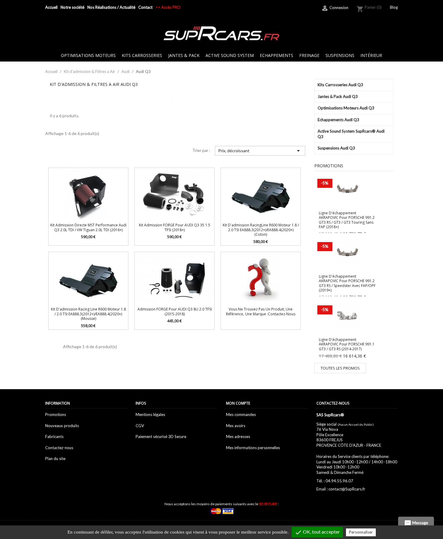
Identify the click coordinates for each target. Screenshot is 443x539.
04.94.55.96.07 (339, 480)
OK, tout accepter (317, 532)
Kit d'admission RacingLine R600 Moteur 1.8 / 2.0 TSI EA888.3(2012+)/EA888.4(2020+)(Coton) (261, 229)
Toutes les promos (340, 368)
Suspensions (339, 55)
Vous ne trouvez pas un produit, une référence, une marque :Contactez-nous (260, 311)
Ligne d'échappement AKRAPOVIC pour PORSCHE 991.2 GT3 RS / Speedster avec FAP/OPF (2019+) (347, 283)
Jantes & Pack (184, 55)
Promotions (55, 414)
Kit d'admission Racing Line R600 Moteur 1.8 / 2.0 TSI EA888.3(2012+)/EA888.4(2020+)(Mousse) (88, 314)
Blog (394, 7)
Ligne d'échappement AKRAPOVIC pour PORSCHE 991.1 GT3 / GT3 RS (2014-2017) (347, 344)
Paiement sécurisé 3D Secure (161, 436)
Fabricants (54, 436)
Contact (145, 7)
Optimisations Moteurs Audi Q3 (346, 108)
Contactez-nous (59, 447)
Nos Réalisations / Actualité (111, 7)
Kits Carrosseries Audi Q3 (340, 84)
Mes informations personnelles (253, 447)
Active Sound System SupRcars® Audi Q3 (351, 134)
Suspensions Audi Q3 (336, 148)
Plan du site (55, 458)
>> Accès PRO (168, 7)
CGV (140, 425)
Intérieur (371, 55)
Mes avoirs (235, 425)
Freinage (309, 55)
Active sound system (230, 55)
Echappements (276, 55)
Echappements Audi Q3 (338, 119)
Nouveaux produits (62, 425)
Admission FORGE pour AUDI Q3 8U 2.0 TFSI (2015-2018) (174, 311)
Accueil (51, 7)
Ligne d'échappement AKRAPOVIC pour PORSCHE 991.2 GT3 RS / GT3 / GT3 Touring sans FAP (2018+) (347, 219)
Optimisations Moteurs (88, 55)
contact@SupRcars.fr (346, 489)
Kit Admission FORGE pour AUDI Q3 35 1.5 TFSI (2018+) (174, 227)
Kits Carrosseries (142, 55)
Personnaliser (361, 532)
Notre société (72, 7)
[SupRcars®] (221, 32)
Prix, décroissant (260, 150)
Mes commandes (241, 414)
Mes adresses (238, 436)
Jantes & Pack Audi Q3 (338, 96)
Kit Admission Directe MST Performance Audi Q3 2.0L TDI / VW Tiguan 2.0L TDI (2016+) (88, 227)
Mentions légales (150, 414)
